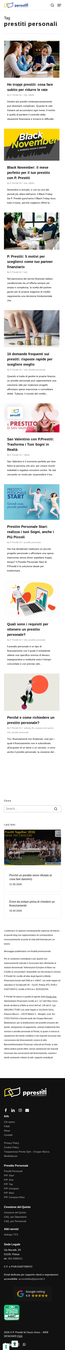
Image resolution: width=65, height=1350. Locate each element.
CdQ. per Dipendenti (15, 1216)
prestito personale (36, 370)
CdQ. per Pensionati (15, 1221)
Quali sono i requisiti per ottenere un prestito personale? (27, 629)
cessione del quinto (44, 728)
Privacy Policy (11, 1143)
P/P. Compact (11, 1188)
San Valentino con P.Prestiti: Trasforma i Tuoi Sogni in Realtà (30, 444)
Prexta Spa (51, 997)
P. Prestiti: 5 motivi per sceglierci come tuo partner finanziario (30, 262)
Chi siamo (9, 1122)
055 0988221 (15, 1258)
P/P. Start (9, 1175)
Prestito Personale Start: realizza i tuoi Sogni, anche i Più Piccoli (30, 532)
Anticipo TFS (11, 1234)
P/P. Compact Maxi (14, 1197)
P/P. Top (8, 1184)
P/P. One (9, 1179)
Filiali (7, 1126)
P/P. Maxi (9, 1192)
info (25, 95)
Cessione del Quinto (15, 1212)
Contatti (8, 1135)
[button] (59, 5)
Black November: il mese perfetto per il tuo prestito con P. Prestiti (28, 173)
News (7, 1130)
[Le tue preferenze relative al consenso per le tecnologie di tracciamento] (6, 1346)
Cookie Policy (11, 1147)
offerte (31, 95)
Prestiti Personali (13, 1171)
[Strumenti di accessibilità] (14, 1344)
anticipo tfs (29, 728)
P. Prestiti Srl (16, 95)
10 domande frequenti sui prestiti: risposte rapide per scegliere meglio (30, 359)
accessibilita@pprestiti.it (32, 1279)
